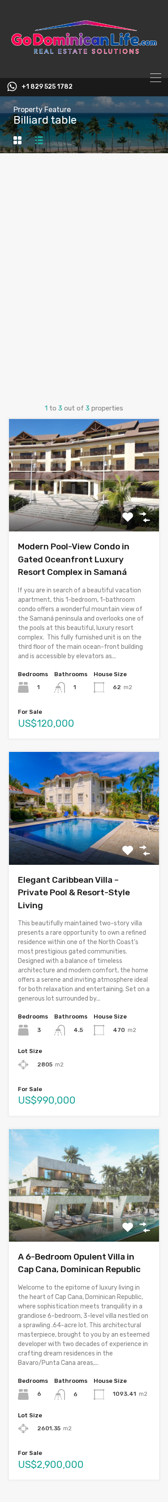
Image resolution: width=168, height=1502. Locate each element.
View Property (84, 509)
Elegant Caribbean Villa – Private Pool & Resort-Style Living (74, 893)
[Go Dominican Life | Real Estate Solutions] (84, 67)
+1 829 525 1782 (47, 87)
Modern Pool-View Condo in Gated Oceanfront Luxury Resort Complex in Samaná (73, 559)
